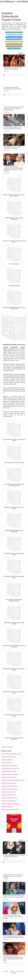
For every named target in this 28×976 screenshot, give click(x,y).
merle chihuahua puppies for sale (14, 37)
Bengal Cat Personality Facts (9, 777)
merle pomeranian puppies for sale (14, 32)
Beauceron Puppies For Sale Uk (10, 786)
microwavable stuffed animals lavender (14, 41)
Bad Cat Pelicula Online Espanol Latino (11, 754)
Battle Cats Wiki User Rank (8, 792)
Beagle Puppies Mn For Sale (9, 771)
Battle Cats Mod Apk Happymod (10, 789)
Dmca (6, 971)
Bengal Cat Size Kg (6, 762)
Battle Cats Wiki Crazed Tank (9, 795)
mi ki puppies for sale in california (14, 34)
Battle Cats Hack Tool (7, 759)
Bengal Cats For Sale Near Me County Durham (13, 780)
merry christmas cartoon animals (14, 46)
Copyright (14, 973)
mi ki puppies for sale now (14, 48)
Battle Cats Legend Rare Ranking (10, 809)
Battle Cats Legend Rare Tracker (10, 774)
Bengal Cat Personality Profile (9, 783)
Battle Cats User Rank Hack (9, 801)
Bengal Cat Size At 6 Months (9, 756)
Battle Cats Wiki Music (7, 806)
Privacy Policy (20, 971)
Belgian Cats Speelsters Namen (10, 798)
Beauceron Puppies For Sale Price (10, 803)
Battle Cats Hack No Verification (9, 765)
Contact (12, 971)
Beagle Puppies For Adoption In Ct (10, 768)
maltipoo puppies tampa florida (14, 39)
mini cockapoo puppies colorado (14, 44)
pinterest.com (10, 747)
